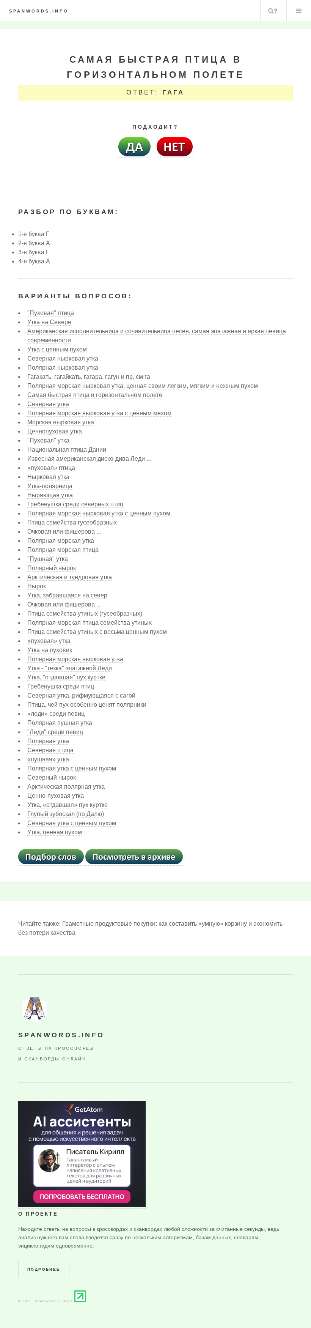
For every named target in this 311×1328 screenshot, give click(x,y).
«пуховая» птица (51, 468)
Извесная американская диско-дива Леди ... (89, 458)
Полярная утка (48, 741)
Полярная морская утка (60, 540)
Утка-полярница (49, 486)
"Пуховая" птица (50, 313)
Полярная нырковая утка (62, 367)
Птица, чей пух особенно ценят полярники (86, 704)
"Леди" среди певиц (55, 732)
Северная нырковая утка (62, 358)
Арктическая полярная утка (66, 786)
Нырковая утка (48, 477)
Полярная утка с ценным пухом (71, 768)
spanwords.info (39, 11)
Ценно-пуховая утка (55, 795)
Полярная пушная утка (59, 723)
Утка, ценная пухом (54, 832)
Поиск (273, 10)
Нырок (36, 586)
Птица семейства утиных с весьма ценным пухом (97, 632)
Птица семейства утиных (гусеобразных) (84, 613)
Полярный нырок (51, 568)
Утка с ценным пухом (57, 349)
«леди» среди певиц (56, 713)
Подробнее (43, 1269)
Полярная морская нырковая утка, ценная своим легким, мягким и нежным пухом (142, 386)
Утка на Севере (49, 322)
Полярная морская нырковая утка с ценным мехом (99, 413)
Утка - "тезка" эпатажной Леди (69, 668)
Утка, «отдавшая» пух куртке (67, 805)
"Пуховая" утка (48, 440)
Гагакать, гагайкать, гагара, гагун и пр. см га (88, 376)
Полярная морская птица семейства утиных (89, 622)
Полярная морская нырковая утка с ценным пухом (98, 513)
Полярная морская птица (63, 550)
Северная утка (48, 404)
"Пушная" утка (47, 559)
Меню (299, 10)
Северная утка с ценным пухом (71, 823)
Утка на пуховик (49, 650)
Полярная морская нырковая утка (75, 659)
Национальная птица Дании (66, 449)
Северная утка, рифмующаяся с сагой (81, 695)
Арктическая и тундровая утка (69, 577)
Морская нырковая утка (60, 422)
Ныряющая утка (50, 495)
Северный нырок (51, 777)
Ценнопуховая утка (54, 431)
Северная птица (50, 750)
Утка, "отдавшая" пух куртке (66, 677)
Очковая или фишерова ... (64, 531)
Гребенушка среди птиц (60, 686)
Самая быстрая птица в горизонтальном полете (94, 395)
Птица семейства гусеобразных (72, 522)
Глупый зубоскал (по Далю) (65, 814)
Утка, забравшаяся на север (67, 595)
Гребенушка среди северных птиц (75, 504)
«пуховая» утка (49, 641)
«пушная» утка (48, 759)
